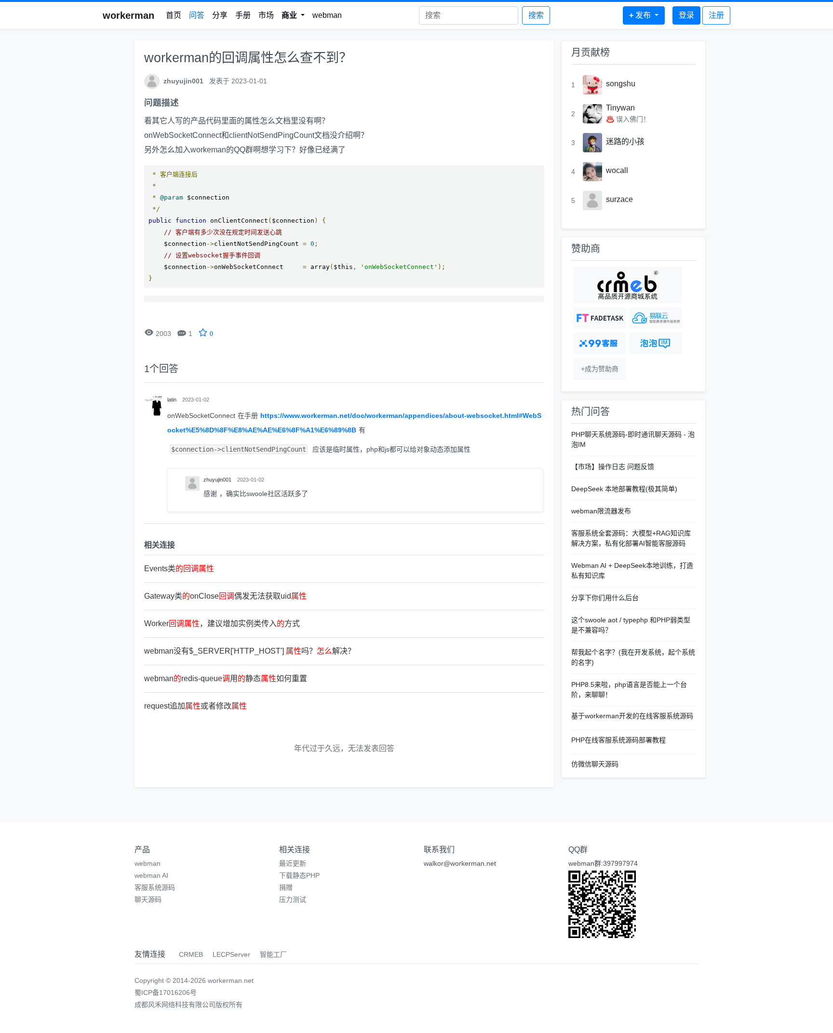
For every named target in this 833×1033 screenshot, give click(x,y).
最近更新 (292, 863)
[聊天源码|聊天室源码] (656, 343)
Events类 (179, 568)
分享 (220, 15)
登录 (686, 15)
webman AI (151, 875)
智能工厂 (273, 954)
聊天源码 (147, 899)
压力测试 (292, 899)
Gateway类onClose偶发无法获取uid (225, 596)
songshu (620, 84)
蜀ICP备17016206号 (165, 992)
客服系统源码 (154, 887)
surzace (619, 199)
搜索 (536, 15)
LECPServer (231, 954)
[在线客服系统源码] (599, 343)
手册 (243, 15)
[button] (293, 15)
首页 (173, 15)
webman (327, 15)
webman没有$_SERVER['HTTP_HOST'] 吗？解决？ (249, 651)
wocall (617, 170)
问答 (196, 15)
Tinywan (620, 108)
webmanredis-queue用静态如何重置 (225, 678)
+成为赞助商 (599, 369)
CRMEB (191, 954)
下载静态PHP (299, 875)
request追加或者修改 (195, 706)
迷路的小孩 (625, 141)
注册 (716, 15)
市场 (266, 15)
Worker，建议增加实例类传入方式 (222, 623)
